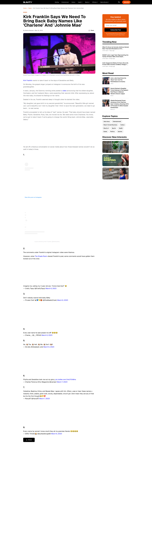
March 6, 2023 (51, 288)
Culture (122, 125)
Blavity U (106, 128)
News (30, 8)
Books (105, 131)
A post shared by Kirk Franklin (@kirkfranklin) (47, 241)
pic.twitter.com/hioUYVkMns (65, 379)
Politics (112, 131)
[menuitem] (80, 2)
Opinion (120, 131)
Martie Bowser (29, 30)
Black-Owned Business (110, 125)
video (64, 91)
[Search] (119, 2)
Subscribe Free (115, 30)
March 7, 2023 (62, 382)
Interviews (107, 121)
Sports (114, 128)
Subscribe (126, 2)
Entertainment (117, 121)
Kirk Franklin (27, 80)
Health (121, 128)
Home (25, 8)
